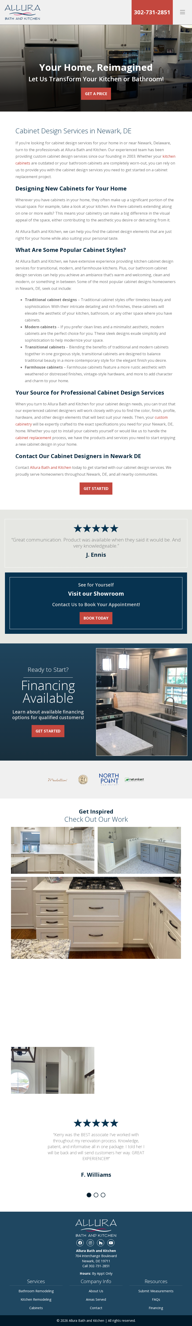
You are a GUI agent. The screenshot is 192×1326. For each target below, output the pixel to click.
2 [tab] (96, 1195)
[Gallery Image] (52, 850)
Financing (156, 1308)
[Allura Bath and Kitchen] (24, 12)
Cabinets (36, 1308)
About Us (96, 1291)
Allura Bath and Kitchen (50, 467)
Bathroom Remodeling (36, 1291)
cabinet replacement (33, 437)
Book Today (96, 618)
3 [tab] (103, 1195)
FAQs (156, 1299)
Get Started (96, 488)
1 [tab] (89, 1195)
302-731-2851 (152, 12)
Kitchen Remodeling (36, 1299)
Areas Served (96, 1299)
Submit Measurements (156, 1291)
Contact (96, 1308)
